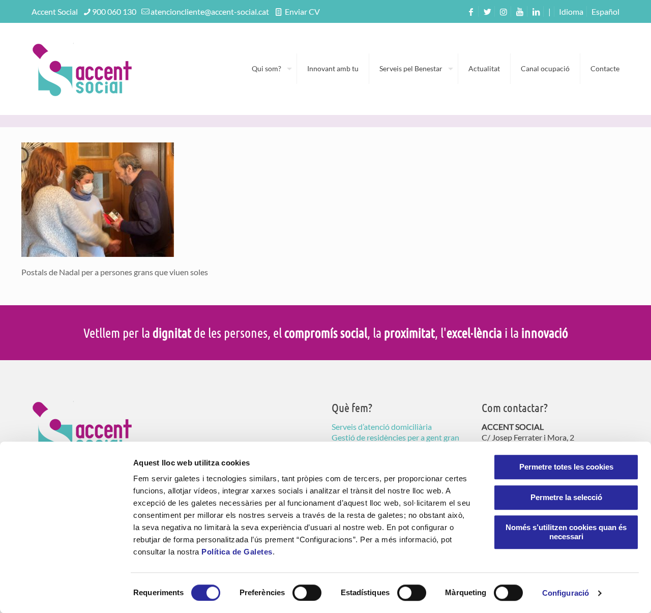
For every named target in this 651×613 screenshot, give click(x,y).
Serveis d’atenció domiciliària (382, 426)
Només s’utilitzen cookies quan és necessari (566, 532)
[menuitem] (605, 11)
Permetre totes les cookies (566, 466)
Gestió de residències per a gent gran (395, 437)
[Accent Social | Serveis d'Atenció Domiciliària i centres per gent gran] (82, 68)
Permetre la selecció (566, 497)
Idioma (571, 11)
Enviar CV (301, 11)
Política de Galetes (237, 551)
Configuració (565, 593)
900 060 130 (114, 11)
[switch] (306, 593)
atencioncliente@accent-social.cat (210, 11)
